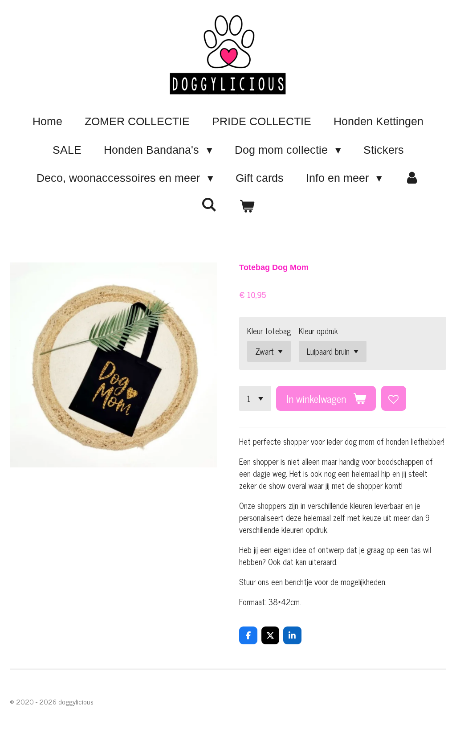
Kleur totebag (269, 331)
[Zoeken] (209, 205)
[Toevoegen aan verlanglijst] (393, 398)
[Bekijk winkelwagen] (247, 207)
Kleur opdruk (318, 331)
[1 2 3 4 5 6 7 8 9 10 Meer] (255, 398)
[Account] (412, 178)
